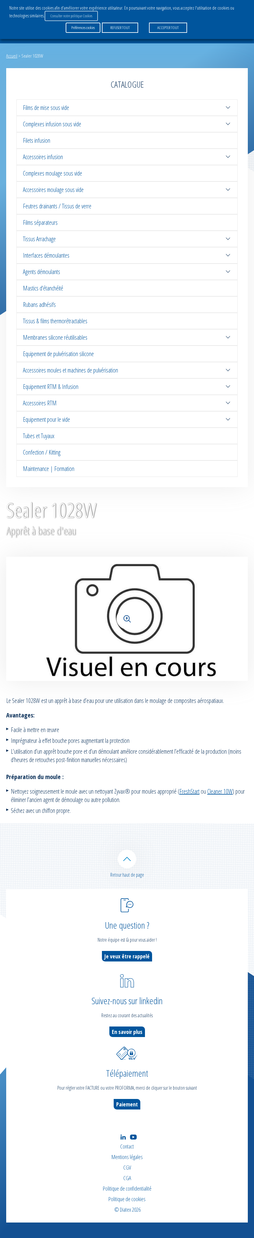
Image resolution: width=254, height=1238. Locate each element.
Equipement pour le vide (46, 419)
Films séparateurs (40, 222)
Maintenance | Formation (48, 468)
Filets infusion (36, 140)
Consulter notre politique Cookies (71, 16)
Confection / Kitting (41, 452)
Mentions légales (127, 1157)
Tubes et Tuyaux (39, 436)
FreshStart (189, 791)
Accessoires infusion (43, 157)
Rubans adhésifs (39, 304)
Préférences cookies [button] (83, 27)
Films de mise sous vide (46, 107)
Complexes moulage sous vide (52, 173)
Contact (127, 1146)
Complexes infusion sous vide (52, 124)
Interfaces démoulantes (46, 255)
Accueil (11, 56)
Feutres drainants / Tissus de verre (57, 206)
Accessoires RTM (40, 403)
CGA (127, 1178)
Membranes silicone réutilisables (55, 337)
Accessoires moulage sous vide (53, 189)
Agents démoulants (41, 272)
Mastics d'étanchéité (43, 288)
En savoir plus (127, 1031)
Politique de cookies (127, 1199)
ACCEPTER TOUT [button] (168, 27)
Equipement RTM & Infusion (50, 386)
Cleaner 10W (220, 791)
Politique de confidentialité (127, 1188)
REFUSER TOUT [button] (120, 27)
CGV (127, 1167)
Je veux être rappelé (127, 956)
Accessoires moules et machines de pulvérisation (70, 370)
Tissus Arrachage (39, 239)
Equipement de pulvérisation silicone (58, 354)
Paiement (127, 1104)
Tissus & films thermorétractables (55, 321)
